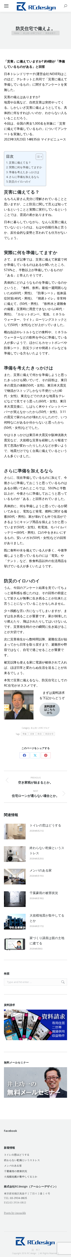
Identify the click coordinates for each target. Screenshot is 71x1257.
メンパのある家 (41, 870)
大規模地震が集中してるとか (47, 918)
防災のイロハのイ (20, 181)
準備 (24, 734)
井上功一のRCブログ (40, 728)
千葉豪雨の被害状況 (44, 893)
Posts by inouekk (15, 1213)
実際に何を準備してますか (25, 167)
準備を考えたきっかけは (24, 172)
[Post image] (15, 831)
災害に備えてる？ (20, 162)
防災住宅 (49, 734)
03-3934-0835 (18, 1198)
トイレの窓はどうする (45, 825)
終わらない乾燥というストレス (47, 850)
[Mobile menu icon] (6, 6)
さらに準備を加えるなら (24, 177)
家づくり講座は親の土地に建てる (47, 940)
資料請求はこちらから (49, 709)
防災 (40, 734)
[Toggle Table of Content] (37, 156)
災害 (32, 734)
